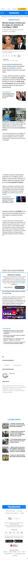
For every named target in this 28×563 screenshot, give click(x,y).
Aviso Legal (19, 510)
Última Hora (3, 16)
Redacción (6, 59)
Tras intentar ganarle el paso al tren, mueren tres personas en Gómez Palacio (18, 441)
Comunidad (9, 16)
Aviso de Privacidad (10, 510)
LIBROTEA (14, 555)
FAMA (23, 551)
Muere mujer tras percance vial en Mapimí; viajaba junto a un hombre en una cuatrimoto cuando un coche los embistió (17, 449)
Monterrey (15, 9)
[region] (14, 3)
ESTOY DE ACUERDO (19, 287)
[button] (3, 56)
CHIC (19, 551)
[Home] (14, 13)
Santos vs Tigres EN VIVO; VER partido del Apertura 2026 (17, 456)
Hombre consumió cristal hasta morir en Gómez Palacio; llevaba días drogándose (17, 425)
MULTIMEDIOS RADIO (20, 553)
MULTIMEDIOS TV (8, 553)
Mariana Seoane (17, 365)
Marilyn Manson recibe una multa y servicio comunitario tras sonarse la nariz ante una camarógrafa (13, 332)
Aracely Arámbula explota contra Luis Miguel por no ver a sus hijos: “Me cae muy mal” (8, 95)
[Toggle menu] (1, 12)
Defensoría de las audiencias (11, 513)
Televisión (21, 16)
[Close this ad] (27, 558)
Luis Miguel (6, 365)
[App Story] (18, 541)
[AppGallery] (14, 545)
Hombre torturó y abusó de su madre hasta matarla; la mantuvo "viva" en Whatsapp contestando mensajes (17, 433)
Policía (13, 16)
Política (17, 16)
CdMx (8, 9)
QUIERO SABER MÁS (8, 287)
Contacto (22, 513)
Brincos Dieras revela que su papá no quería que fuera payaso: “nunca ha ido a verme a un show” (8, 200)
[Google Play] (9, 541)
